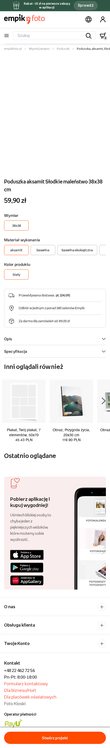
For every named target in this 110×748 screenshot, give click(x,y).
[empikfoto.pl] (24, 19)
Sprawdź (86, 5)
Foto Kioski (15, 703)
